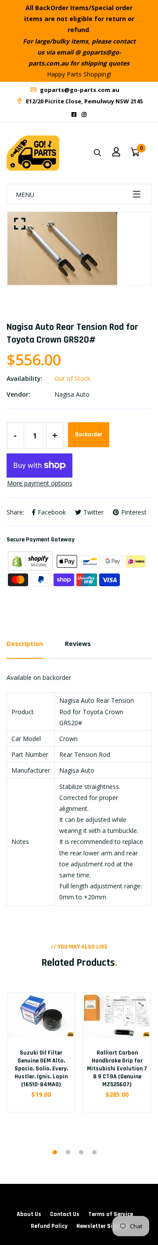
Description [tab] (25, 643)
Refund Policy (49, 1226)
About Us (29, 1214)
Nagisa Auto (72, 394)
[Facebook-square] (74, 114)
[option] (79, 248)
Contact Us (64, 1214)
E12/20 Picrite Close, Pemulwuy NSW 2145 (84, 101)
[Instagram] (84, 114)
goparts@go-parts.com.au (79, 90)
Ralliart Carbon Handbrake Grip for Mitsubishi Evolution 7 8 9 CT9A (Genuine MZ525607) (117, 1069)
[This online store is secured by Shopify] (31, 560)
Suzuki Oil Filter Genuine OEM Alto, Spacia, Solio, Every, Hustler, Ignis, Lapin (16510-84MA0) (41, 1069)
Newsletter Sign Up (101, 1226)
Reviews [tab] (78, 643)
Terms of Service (110, 1214)
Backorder (88, 434)
